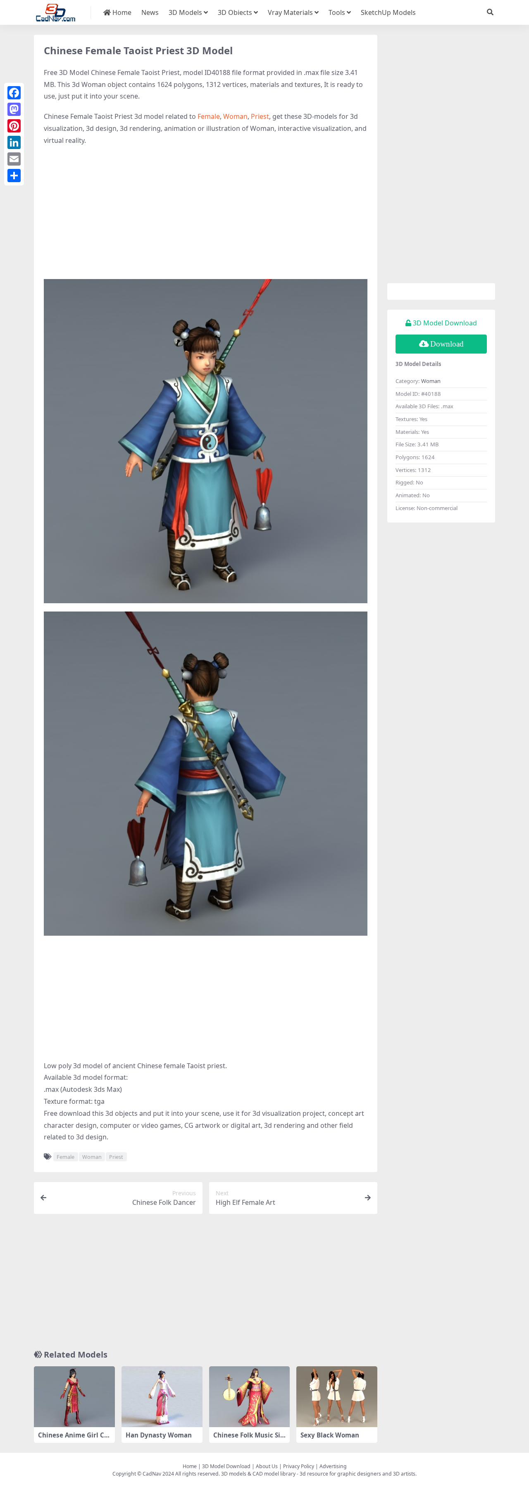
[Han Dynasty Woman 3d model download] (162, 1396)
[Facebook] (14, 92)
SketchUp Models (388, 12)
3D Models (185, 12)
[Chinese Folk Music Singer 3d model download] (249, 1396)
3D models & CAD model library (258, 1473)
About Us (267, 1466)
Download (447, 343)
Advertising (333, 1466)
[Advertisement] (205, 213)
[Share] (14, 175)
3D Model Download (226, 1466)
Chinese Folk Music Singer (248, 1439)
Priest (260, 116)
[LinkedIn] (14, 142)
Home (121, 12)
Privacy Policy (298, 1466)
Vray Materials (290, 12)
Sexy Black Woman (329, 1435)
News (150, 12)
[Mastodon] (14, 109)
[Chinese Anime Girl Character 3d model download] (74, 1396)
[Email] (14, 159)
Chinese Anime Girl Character (73, 1439)
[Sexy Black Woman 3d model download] (336, 1396)
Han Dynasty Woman (159, 1435)
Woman (235, 116)
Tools (337, 12)
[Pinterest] (14, 126)
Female (209, 116)
